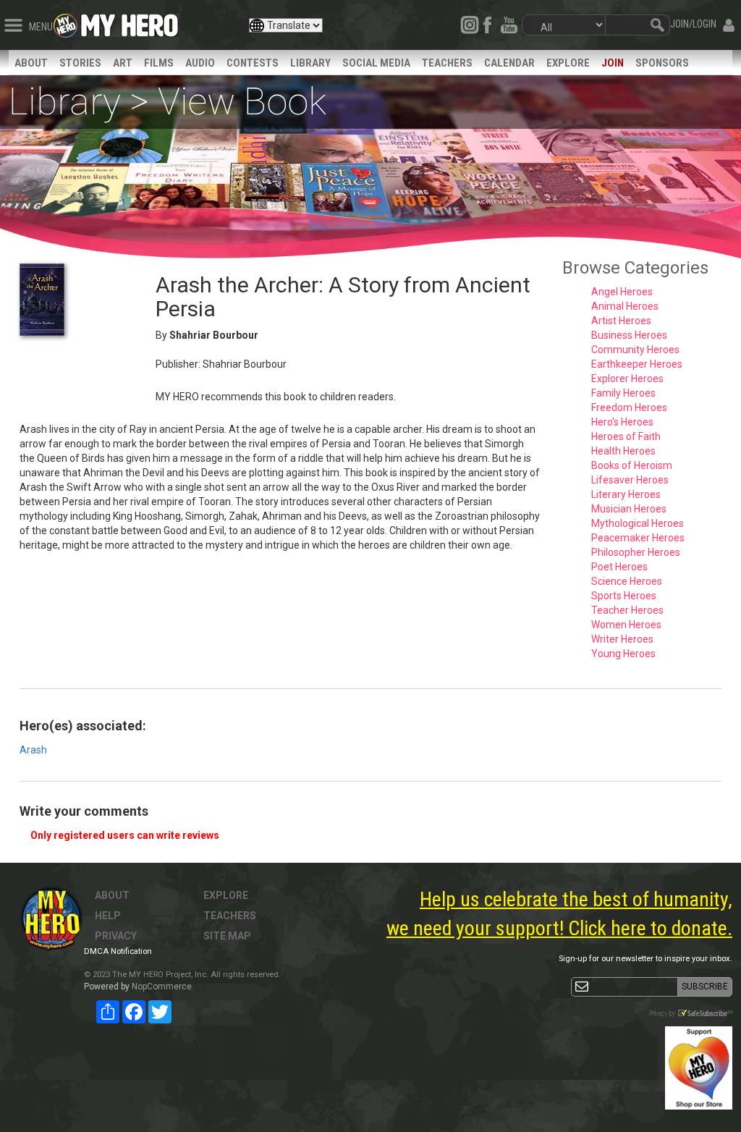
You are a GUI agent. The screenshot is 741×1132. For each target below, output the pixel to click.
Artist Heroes (621, 320)
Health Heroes (623, 451)
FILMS (159, 62)
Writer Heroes (622, 639)
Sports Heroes (623, 595)
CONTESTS (252, 62)
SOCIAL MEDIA (376, 62)
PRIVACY (116, 936)
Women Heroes (626, 624)
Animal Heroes (625, 306)
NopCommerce (162, 986)
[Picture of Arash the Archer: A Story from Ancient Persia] (77, 299)
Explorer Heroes (627, 378)
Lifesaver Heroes (630, 480)
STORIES (80, 62)
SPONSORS (662, 62)
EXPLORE (568, 62)
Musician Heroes (628, 509)
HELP (108, 915)
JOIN (612, 62)
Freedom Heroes (629, 407)
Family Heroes (623, 393)
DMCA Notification (118, 951)
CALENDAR (509, 62)
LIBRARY (310, 62)
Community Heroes (635, 349)
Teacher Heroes (627, 610)
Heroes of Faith (626, 436)
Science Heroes (626, 581)
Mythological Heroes (637, 523)
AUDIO (200, 62)
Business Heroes (629, 335)
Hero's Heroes (622, 422)
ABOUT (31, 62)
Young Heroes (623, 653)
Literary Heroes (626, 494)
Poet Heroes (619, 567)
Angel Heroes (622, 291)
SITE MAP (227, 936)
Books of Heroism (631, 465)
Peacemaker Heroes (638, 538)
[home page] (129, 22)
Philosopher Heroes (635, 552)
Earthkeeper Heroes (636, 364)
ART (122, 62)
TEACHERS (447, 62)
